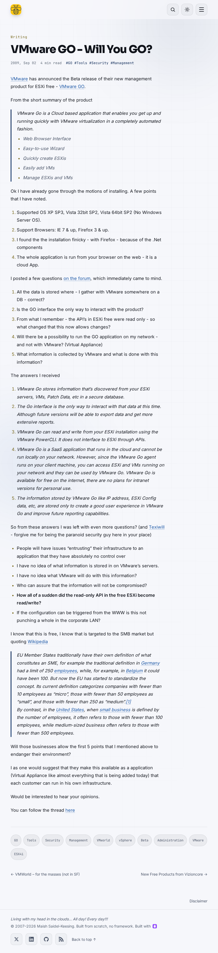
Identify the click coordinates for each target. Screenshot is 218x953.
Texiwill (157, 527)
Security (52, 840)
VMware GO (71, 86)
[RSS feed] (61, 939)
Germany (150, 663)
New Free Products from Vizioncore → (174, 874)
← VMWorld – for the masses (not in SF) (45, 874)
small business (114, 709)
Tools (31, 840)
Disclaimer (198, 901)
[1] (128, 701)
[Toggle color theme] (187, 9)
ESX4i (18, 854)
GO (16, 840)
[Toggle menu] (201, 9)
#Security (98, 63)
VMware (19, 78)
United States (70, 709)
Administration (170, 840)
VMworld (103, 840)
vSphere (125, 840)
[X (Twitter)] (16, 939)
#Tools (80, 63)
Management (78, 840)
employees (65, 670)
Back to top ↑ (84, 939)
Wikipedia (38, 641)
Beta (144, 840)
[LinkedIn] (31, 939)
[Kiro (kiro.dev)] (155, 926)
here (70, 810)
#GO (69, 63)
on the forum (77, 278)
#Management (122, 63)
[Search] (173, 9)
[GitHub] (46, 939)
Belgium (134, 670)
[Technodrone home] (16, 9)
